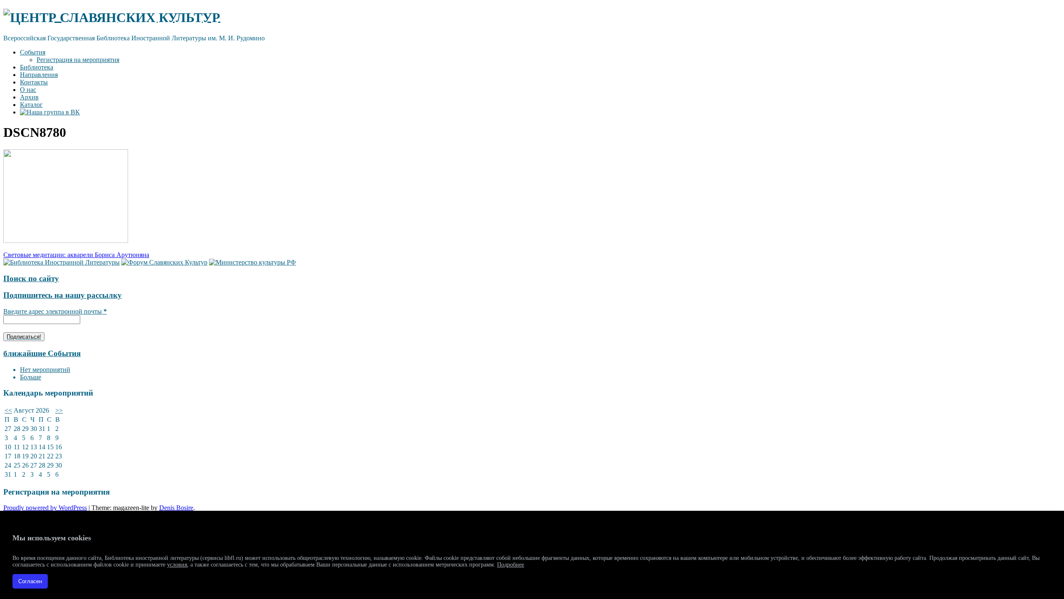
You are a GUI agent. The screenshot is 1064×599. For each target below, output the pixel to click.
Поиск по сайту (31, 278)
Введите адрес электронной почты (55, 311)
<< (8, 410)
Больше (30, 377)
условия (177, 565)
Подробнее (510, 565)
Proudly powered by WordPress (45, 507)
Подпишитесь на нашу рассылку (62, 295)
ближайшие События (42, 353)
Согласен (30, 581)
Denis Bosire (176, 507)
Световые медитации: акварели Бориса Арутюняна (76, 254)
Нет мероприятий (45, 369)
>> (59, 410)
